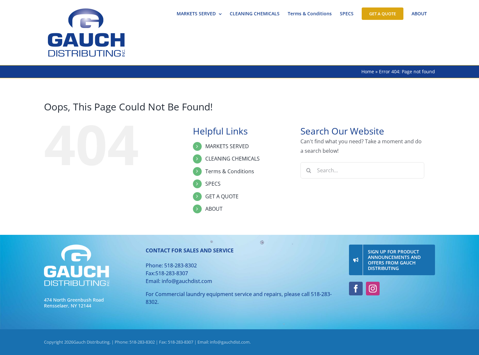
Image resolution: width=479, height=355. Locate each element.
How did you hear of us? (198, 163)
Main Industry (183, 200)
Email (173, 126)
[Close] (326, 68)
